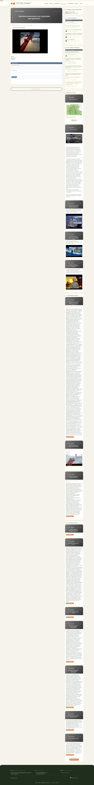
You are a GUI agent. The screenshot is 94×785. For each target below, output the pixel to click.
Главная (46, 3)
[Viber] (24, 778)
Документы (56, 3)
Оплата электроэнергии (71, 54)
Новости (51, 3)
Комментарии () (14, 63)
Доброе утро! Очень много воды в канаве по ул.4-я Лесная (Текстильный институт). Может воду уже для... (74, 66)
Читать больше (36, 89)
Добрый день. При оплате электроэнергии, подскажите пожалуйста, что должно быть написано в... (73, 59)
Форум (76, 3)
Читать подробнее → (70, 516)
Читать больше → (74, 759)
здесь (79, 182)
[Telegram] (26, 778)
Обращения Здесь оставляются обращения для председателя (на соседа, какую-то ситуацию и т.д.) (74, 34)
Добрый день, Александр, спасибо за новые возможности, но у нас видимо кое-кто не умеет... (73, 74)
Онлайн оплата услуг (65, 772)
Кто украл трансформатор (70, 39)
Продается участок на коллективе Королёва (73, 29)
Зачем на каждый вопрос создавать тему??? (73, 82)
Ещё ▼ (81, 3)
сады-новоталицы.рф (55, 782)
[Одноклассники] (21, 778)
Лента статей (64, 3)
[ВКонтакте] (19, 778)
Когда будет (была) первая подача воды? (73, 25)
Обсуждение (71, 3)
